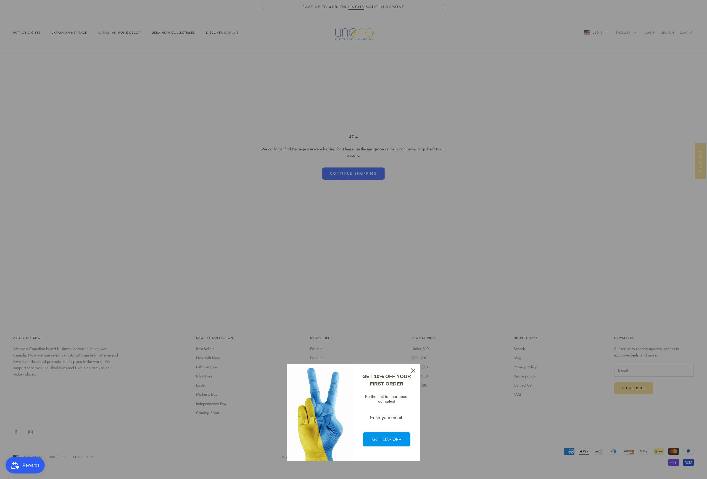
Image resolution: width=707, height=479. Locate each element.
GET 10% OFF (386, 439)
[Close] (413, 370)
